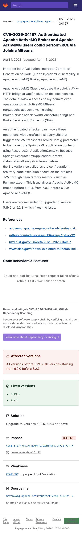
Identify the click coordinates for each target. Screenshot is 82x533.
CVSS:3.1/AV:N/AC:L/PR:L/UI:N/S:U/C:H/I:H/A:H (39, 445)
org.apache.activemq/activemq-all (41, 21)
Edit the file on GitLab (44, 502)
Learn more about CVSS (26, 452)
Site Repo (6, 521)
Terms (29, 519)
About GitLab (16, 521)
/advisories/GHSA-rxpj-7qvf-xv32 (42, 235)
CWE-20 (12, 474)
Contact (56, 519)
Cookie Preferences (71, 521)
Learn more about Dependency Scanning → (32, 337)
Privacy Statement (41, 521)
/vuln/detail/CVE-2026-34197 (40, 242)
